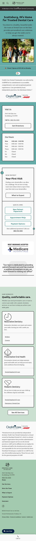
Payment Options (18, 224)
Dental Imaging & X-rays (12, 372)
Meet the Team (7, 488)
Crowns (7, 340)
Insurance (5, 501)
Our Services (6, 484)
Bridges (7, 337)
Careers (24, 517)
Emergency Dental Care (12, 403)
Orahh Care (30, 517)
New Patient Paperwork (18, 210)
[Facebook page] (3, 506)
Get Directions (18, 126)
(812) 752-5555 (14, 120)
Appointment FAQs (18, 217)
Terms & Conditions (15, 517)
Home (4, 480)
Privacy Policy (5, 517)
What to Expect (18, 195)
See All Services (18, 412)
